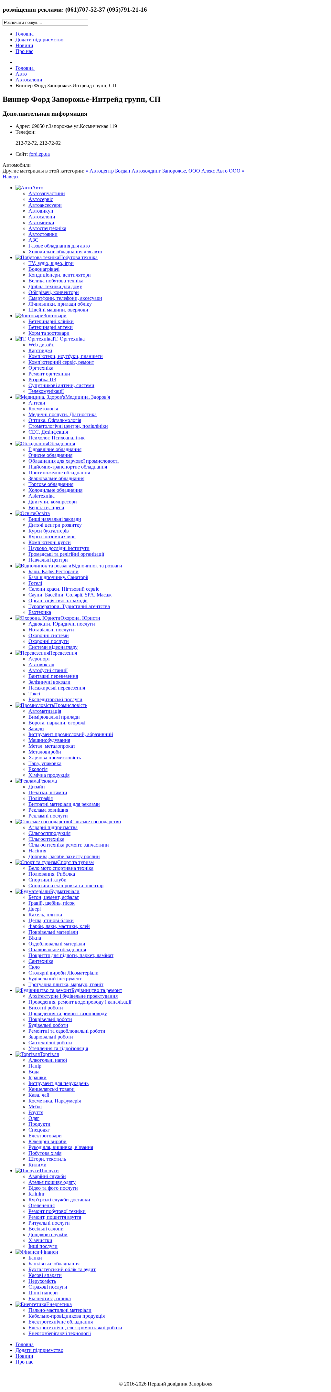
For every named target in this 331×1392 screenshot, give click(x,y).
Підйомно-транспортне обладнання (67, 466)
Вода (33, 1071)
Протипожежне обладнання (59, 472)
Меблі (35, 1106)
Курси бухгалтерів (48, 530)
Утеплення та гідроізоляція (58, 1048)
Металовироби (44, 751)
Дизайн (36, 786)
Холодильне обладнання (55, 490)
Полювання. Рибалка (51, 874)
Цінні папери (43, 1292)
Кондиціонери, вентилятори (59, 275)
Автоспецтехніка (47, 228)
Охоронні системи (48, 635)
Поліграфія (40, 798)
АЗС (33, 240)
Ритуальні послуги (49, 1223)
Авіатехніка (41, 496)
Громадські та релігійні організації (66, 554)
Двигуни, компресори (52, 501)
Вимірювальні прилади (54, 717)
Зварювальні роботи (50, 1036)
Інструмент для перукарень (58, 1083)
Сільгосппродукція (49, 833)
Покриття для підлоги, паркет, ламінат (70, 955)
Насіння (37, 850)
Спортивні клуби (47, 879)
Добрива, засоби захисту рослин (64, 856)
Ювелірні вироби (47, 1141)
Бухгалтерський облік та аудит (62, 1269)
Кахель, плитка (45, 914)
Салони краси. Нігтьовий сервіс (63, 589)
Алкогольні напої (47, 1060)
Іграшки (37, 1077)
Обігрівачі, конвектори (53, 292)
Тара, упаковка (44, 763)
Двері (34, 909)
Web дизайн (41, 344)
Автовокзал (41, 664)
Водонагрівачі (43, 269)
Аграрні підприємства (53, 827)
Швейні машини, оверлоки (58, 309)
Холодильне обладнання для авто (65, 251)
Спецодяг (39, 1130)
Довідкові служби (48, 1234)
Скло (34, 967)
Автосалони (41, 216)
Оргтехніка (40, 368)
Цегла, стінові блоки (51, 920)
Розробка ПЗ (42, 379)
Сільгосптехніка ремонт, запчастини (68, 845)
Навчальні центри (48, 560)
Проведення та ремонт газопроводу (67, 1013)
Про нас (24, 51)
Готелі (35, 583)
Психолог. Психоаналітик (56, 437)
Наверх (11, 176)
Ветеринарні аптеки (50, 327)
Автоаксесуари (45, 205)
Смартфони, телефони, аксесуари (65, 298)
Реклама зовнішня (48, 810)
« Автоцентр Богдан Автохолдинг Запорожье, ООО (143, 171)
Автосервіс (40, 199)
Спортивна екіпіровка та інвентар (65, 885)
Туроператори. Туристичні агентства (69, 606)
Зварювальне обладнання (56, 478)
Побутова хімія (44, 1153)
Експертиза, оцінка (49, 1298)
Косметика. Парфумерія (54, 1100)
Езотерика (39, 612)
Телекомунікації (46, 391)
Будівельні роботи (48, 1025)
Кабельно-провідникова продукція (66, 1316)
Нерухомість (42, 1281)
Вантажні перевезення (53, 676)
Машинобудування (49, 740)
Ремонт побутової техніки (57, 1211)
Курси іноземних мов (52, 536)
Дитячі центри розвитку (55, 525)
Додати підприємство (39, 39)
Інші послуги (43, 1246)
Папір (34, 1066)
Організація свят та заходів (58, 600)
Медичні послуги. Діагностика (62, 414)
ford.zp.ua (39, 154)
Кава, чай (38, 1095)
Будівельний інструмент (55, 978)
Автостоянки (43, 234)
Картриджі (40, 350)
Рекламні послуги (48, 815)
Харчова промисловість (54, 757)
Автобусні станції (48, 670)
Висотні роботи (45, 1007)
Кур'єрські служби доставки (59, 1199)
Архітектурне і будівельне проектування (73, 996)
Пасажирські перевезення (56, 688)
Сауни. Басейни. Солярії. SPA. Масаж (70, 594)
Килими (37, 1164)
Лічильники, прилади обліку (60, 304)
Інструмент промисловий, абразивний (70, 734)
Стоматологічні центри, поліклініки (68, 426)
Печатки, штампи (47, 792)
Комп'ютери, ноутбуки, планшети (65, 356)
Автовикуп (40, 211)
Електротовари (45, 1135)
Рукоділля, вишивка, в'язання (60, 1147)
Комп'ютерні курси (49, 542)
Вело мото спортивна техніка (60, 868)
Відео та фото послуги (53, 1188)
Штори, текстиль (47, 1159)
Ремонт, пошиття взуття (54, 1217)
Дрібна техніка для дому (55, 286)
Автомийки (41, 222)
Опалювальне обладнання (57, 949)
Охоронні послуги (48, 641)
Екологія (38, 769)
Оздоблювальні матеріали (56, 943)
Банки (35, 1257)
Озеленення (41, 1205)
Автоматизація (44, 711)
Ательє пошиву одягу (52, 1182)
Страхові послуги (47, 1287)
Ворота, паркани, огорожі (56, 722)
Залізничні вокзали (49, 682)
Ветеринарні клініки (51, 321)
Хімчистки (40, 1240)
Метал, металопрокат (51, 746)
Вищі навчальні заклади (54, 519)
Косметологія (43, 408)
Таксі (34, 693)
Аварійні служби (47, 1176)
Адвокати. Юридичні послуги (61, 624)
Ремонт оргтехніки (49, 373)
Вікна (34, 938)
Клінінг (36, 1194)
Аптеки (36, 403)
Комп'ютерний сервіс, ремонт (61, 362)
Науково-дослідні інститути (59, 548)
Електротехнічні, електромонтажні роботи (75, 1327)
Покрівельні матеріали (53, 932)
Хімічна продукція (48, 775)
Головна (25, 34)
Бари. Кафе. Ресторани (53, 571)
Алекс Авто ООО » (222, 171)
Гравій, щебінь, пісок (51, 903)
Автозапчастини (46, 193)
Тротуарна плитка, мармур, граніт (65, 984)
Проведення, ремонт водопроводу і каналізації (79, 1002)
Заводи (36, 728)
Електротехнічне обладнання (60, 1321)
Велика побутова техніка (55, 280)
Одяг (33, 1118)
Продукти (39, 1124)
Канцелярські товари (51, 1089)
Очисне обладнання (50, 455)
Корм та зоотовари (48, 333)
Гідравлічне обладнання (54, 449)
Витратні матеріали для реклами (64, 804)
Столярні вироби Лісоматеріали (63, 972)
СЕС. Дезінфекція (48, 432)
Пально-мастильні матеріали (59, 1310)
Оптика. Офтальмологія (54, 420)
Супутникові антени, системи (61, 385)
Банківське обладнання (54, 1263)
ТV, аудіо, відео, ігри (51, 263)
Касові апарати (45, 1275)
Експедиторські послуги (55, 699)
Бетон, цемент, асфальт (53, 897)
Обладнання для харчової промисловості (73, 461)
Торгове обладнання (50, 484)
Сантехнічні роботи (50, 1042)
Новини (24, 45)
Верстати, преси (46, 507)
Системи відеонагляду (53, 647)
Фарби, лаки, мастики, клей (59, 926)
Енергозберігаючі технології (59, 1333)
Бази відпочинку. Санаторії (58, 577)
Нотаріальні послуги (51, 629)
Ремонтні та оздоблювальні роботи (66, 1031)
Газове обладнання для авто (59, 245)
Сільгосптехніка (46, 839)
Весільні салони (46, 1228)
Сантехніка (40, 961)
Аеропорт (39, 658)
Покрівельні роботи (50, 1019)
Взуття (35, 1112)
